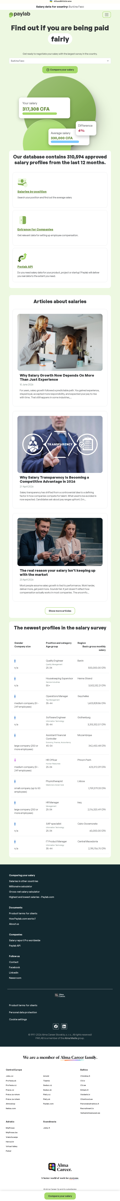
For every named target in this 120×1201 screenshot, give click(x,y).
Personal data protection (23, 1012)
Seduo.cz (47, 1085)
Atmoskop (10, 1103)
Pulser (8, 1151)
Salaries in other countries (23, 881)
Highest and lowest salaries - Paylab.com (31, 897)
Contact (13, 962)
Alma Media (71, 1038)
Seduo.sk (47, 1090)
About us (14, 923)
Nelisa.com (11, 1108)
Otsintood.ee (86, 1099)
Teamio (46, 1080)
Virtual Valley (11, 1146)
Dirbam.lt (84, 1090)
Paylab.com (48, 1103)
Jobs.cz (9, 1076)
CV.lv (82, 1080)
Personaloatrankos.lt (89, 1103)
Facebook (14, 967)
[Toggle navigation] (106, 15)
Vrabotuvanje (12, 1137)
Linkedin (13, 972)
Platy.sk (46, 1099)
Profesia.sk (11, 1080)
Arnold (46, 1076)
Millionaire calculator (20, 886)
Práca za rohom (13, 1094)
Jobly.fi (46, 1128)
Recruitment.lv (87, 1108)
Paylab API (14, 945)
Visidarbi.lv (85, 1094)
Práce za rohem (13, 1099)
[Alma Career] (60, 1167)
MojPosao (10, 1128)
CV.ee (83, 1085)
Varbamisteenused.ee (90, 1113)
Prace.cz (10, 1090)
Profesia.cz (11, 1085)
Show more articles (60, 610)
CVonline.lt (85, 1076)
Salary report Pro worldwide (24, 940)
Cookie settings (18, 1019)
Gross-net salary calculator (24, 891)
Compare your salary (60, 1196)
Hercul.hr (10, 1141)
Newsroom (15, 977)
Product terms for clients (23, 913)
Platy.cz (46, 1094)
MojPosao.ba (11, 1132)
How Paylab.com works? (22, 918)
